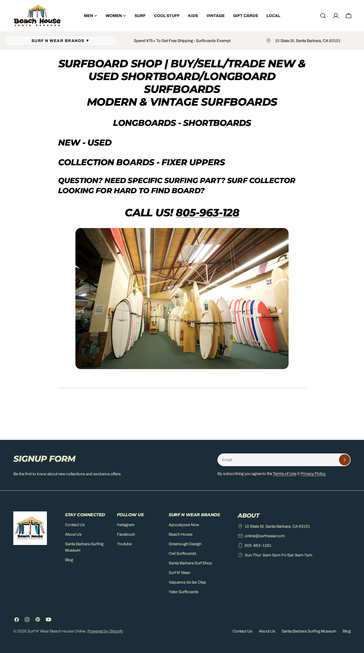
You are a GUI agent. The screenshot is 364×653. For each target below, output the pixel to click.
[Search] (323, 15)
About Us (73, 534)
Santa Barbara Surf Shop (190, 563)
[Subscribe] (344, 459)
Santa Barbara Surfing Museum (309, 631)
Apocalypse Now (184, 525)
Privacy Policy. (313, 474)
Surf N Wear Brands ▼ (60, 41)
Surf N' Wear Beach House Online (56, 631)
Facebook (126, 534)
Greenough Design (185, 544)
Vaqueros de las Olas (187, 582)
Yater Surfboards (184, 592)
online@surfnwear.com (265, 536)
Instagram (126, 525)
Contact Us (75, 525)
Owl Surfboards (182, 553)
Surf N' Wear (179, 573)
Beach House (180, 534)
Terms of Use (284, 474)
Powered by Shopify (105, 631)
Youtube (124, 544)
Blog (69, 560)
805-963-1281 (258, 545)
